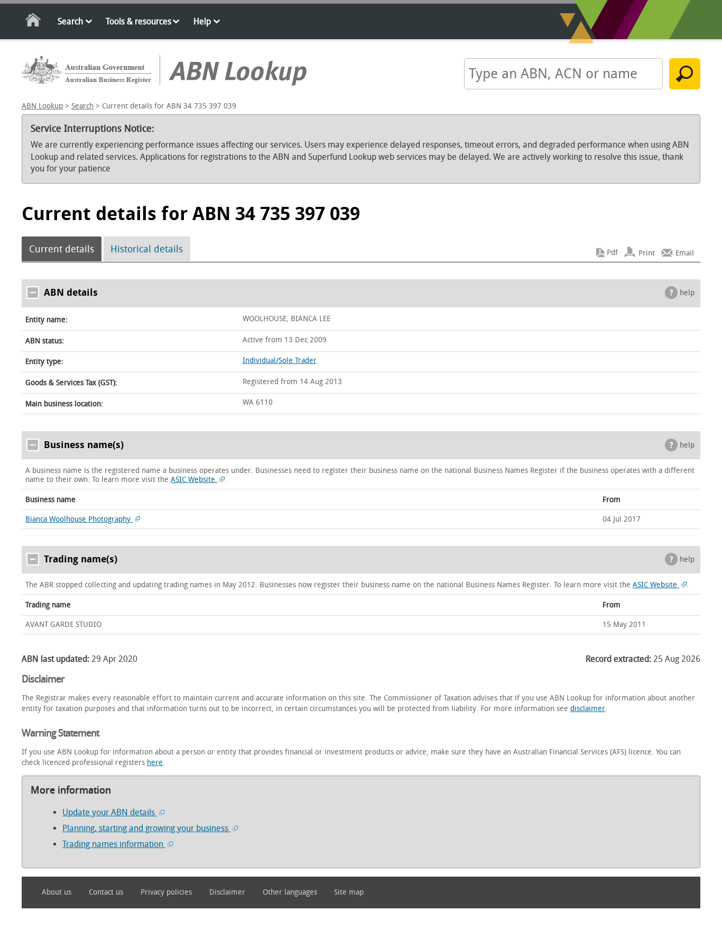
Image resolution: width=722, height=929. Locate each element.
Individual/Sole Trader (280, 360)
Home (33, 21)
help (687, 292)
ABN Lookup (42, 106)
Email (684, 252)
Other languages (290, 892)
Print (646, 252)
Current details (61, 249)
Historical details (146, 249)
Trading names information (113, 844)
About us (56, 892)
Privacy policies (166, 892)
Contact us (106, 892)
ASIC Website (194, 479)
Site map (349, 892)
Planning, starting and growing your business (146, 828)
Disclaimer (227, 892)
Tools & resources (138, 21)
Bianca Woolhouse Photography (79, 519)
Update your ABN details (109, 812)
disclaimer (587, 708)
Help (202, 21)
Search (70, 21)
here (155, 762)
